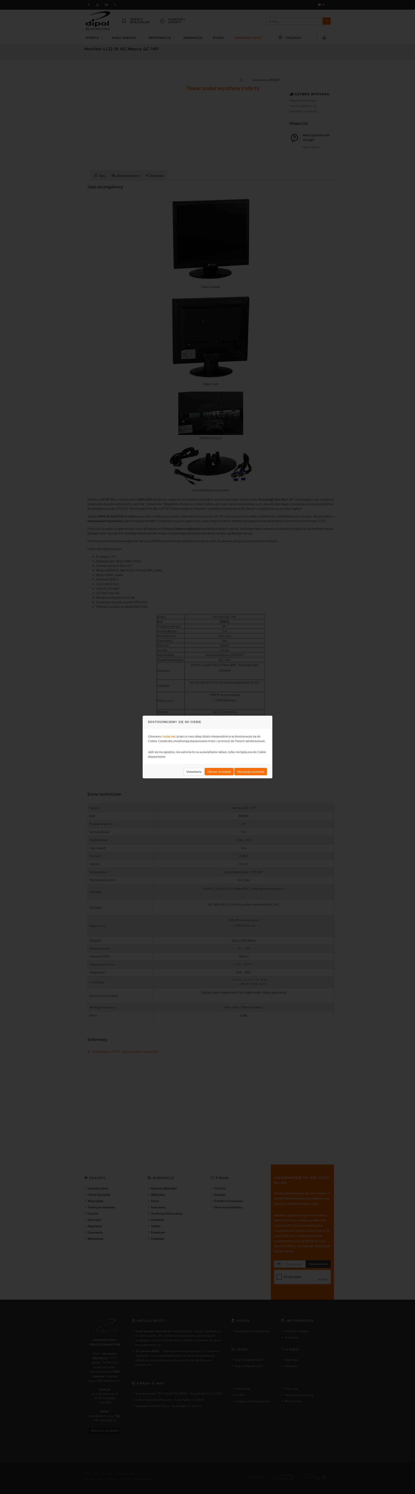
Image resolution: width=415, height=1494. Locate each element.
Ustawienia (193, 771)
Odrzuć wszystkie (219, 771)
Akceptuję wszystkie (250, 771)
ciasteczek (168, 736)
